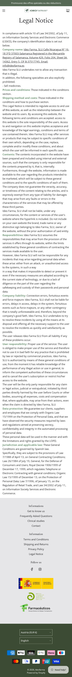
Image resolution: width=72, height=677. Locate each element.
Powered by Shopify (36, 672)
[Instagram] (40, 569)
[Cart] (67, 10)
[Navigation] (3, 10)
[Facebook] (32, 569)
